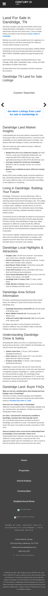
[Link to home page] (24, 4)
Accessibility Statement (20, 527)
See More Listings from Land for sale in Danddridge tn (24, 113)
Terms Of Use (13, 525)
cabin (29, 401)
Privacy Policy (32, 525)
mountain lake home (17, 401)
